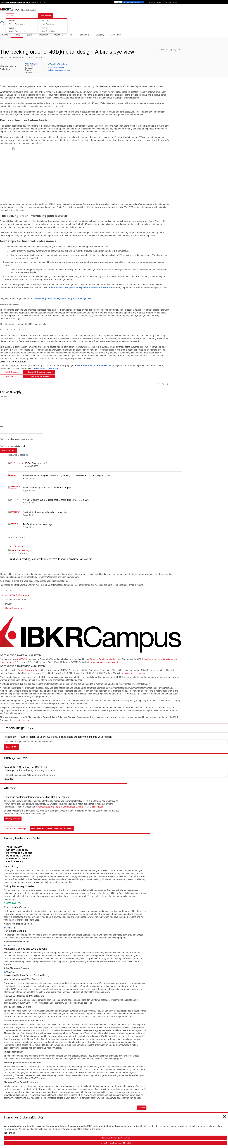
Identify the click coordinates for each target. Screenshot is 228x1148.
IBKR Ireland (40, 368)
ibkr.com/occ (97, 807)
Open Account (45, 16)
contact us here (23, 720)
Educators (84, 35)
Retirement (19, 546)
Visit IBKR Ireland (11, 372)
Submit (142, 1108)
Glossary (100, 35)
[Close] (224, 727)
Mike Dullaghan (31, 64)
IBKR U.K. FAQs (106, 365)
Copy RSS (11, 747)
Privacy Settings (12, 819)
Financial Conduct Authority (102, 659)
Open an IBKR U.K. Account (39, 376)
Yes (8, 928)
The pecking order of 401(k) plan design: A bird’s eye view (62, 298)
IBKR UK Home (171, 2)
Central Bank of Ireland (28, 670)
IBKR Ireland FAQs (86, 365)
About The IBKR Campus (17, 595)
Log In (10, 16)
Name (2, 427)
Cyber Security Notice (15, 608)
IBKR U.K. (54, 368)
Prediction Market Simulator (129, 2)
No (13, 928)
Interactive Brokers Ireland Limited (115, 1143)
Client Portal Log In (17, 22)
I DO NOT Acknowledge (15, 829)
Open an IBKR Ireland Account (39, 372)
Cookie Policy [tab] (14, 861)
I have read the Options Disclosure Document (51, 829)
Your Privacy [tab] (14, 847)
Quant (29, 35)
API (71, 35)
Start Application (48, 22)
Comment (4, 397)
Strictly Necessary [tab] (17, 849)
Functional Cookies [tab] (18, 855)
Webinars (43, 35)
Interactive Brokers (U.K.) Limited (115, 1138)
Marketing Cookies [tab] (17, 858)
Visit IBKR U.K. (11, 376)
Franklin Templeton (56, 67)
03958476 (22, 659)
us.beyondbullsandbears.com (59, 70)
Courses (4, 35)
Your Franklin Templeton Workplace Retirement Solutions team (82, 287)
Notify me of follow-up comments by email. (16, 439)
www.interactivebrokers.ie (134, 673)
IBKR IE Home (155, 2)
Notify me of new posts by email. (12, 446)
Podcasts (58, 35)
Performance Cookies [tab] (19, 852)
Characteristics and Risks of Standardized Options (59, 807)
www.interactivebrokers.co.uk (104, 662)
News (17, 35)
